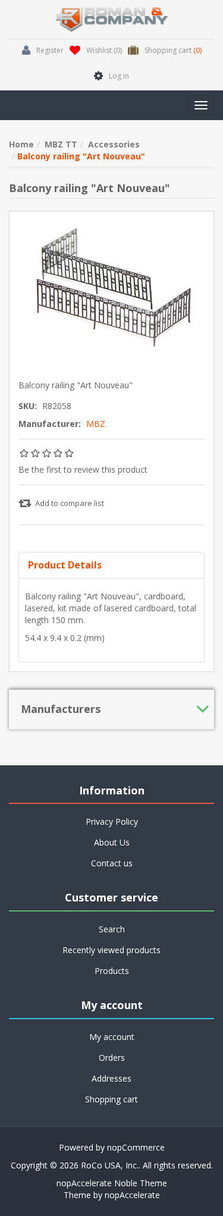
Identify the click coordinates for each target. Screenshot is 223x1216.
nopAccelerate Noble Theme (111, 1183)
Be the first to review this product (82, 469)
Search (112, 929)
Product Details (65, 564)
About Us (112, 842)
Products (112, 970)
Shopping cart (111, 1099)
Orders (112, 1057)
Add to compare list (69, 503)
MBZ (95, 423)
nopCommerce (136, 1147)
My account (111, 1036)
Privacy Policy (112, 821)
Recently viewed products (111, 950)
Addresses (111, 1078)
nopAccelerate (132, 1195)
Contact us (112, 863)
